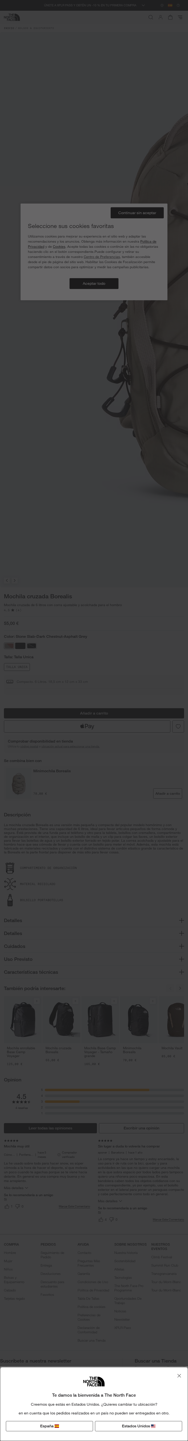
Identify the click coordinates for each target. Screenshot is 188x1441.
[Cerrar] (179, 1376)
